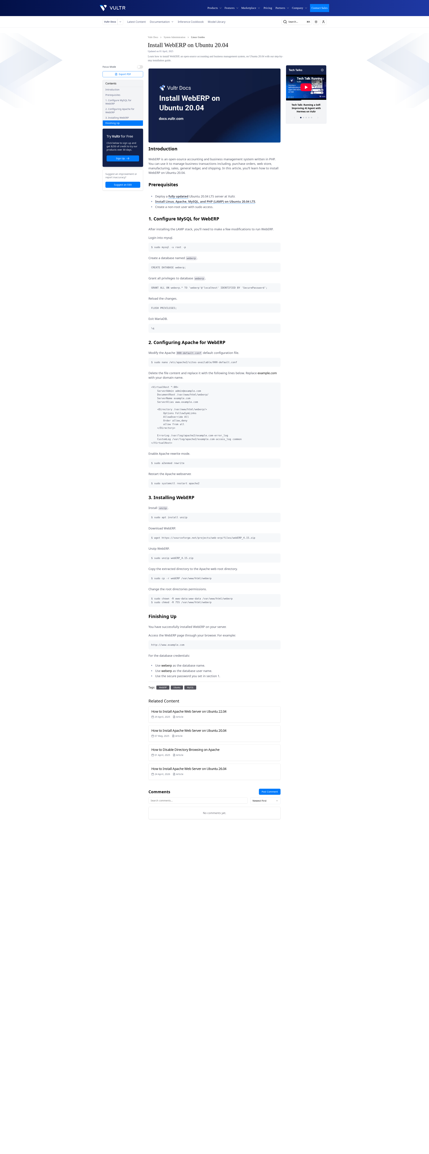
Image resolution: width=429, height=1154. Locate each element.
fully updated (178, 196)
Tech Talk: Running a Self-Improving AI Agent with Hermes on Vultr (306, 108)
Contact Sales (320, 8)
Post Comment (270, 791)
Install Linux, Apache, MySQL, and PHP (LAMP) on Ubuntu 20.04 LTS (205, 201)
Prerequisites (112, 94)
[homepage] (112, 8)
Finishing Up (112, 123)
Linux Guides (198, 37)
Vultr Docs (110, 21)
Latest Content (136, 22)
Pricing (268, 8)
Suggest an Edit (123, 184)
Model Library (216, 22)
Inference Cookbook (191, 22)
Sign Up (120, 158)
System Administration (174, 37)
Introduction (112, 89)
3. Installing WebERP (117, 117)
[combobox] (265, 800)
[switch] (140, 67)
